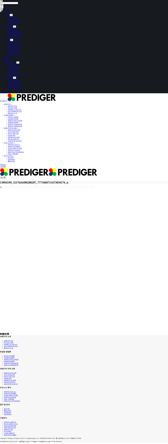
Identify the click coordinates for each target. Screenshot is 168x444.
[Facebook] (1, 334)
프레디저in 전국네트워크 (16, 152)
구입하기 (3, 164)
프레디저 (7, 104)
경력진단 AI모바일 (14, 150)
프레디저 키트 (8, 429)
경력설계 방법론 (13, 122)
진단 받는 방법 (12, 108)
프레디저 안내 (12, 106)
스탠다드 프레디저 (10, 422)
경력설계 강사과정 (14, 137)
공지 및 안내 (8, 156)
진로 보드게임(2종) (10, 426)
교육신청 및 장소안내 (15, 141)
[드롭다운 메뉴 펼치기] (11, 104)
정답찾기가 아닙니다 (14, 109)
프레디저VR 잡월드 (14, 146)
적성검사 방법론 (13, 117)
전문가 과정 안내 (13, 133)
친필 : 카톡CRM (13, 154)
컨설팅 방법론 (8, 115)
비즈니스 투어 (8, 143)
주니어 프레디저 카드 (11, 424)
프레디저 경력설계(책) (15, 126)
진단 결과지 (8, 431)
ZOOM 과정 (11, 135)
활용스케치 (11, 161)
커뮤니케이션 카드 (10, 427)
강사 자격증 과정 (13, 132)
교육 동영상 (8, 414)
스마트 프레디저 (9, 433)
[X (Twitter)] (3, 334)
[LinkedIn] (8, 334)
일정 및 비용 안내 (13, 139)
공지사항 (11, 157)
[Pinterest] (6, 334)
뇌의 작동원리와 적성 (15, 111)
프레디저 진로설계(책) (15, 124)
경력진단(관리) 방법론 (15, 120)
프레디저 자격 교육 (10, 128)
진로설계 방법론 (13, 119)
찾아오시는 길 (12, 113)
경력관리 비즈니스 (14, 144)
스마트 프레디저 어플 (15, 148)
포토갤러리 (11, 159)
